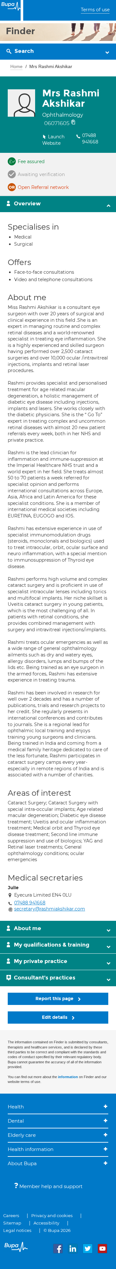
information (68, 1077)
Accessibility (46, 1222)
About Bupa (22, 1163)
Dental (16, 1121)
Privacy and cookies (51, 1215)
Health (16, 1107)
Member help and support (50, 1186)
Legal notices (17, 1230)
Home (16, 66)
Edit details (55, 1017)
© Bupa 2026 (57, 1230)
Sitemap (12, 1222)
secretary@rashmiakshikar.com (49, 909)
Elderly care (22, 1135)
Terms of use (95, 10)
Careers (11, 1215)
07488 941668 (90, 139)
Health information (30, 1149)
